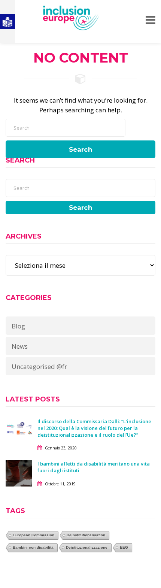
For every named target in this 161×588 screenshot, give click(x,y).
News (20, 346)
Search (80, 149)
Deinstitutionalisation (86, 535)
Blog (18, 326)
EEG (124, 547)
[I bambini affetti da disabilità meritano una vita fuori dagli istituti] (19, 473)
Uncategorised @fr (39, 366)
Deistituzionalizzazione (86, 547)
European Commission (33, 535)
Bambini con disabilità (33, 547)
